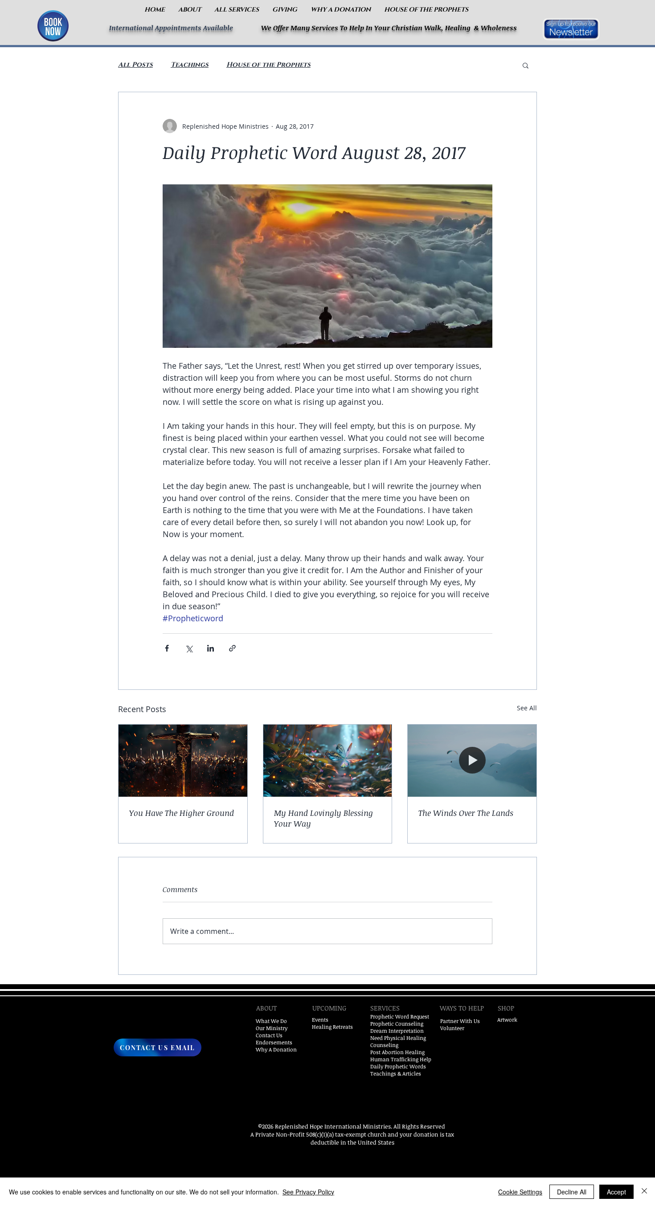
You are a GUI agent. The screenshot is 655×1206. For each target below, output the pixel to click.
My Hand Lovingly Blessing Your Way (323, 818)
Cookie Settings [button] (520, 1191)
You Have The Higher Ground (181, 812)
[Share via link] (232, 648)
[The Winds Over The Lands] (472, 761)
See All (527, 708)
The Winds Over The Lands (465, 812)
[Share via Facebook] (167, 648)
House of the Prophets (268, 65)
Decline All (571, 1191)
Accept (616, 1191)
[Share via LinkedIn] (210, 648)
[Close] (644, 1192)
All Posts (135, 65)
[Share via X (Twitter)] (188, 648)
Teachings (190, 65)
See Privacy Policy (308, 1191)
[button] (190, 9)
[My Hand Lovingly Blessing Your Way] (327, 761)
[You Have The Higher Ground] (183, 761)
